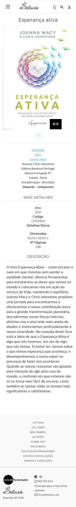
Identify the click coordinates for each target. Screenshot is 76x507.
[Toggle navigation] (8, 6)
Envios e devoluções (38, 455)
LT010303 (38, 150)
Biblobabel (38, 432)
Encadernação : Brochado (38, 182)
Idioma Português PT (38, 173)
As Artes (38, 436)
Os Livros (38, 427)
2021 (38, 154)
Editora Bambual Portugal (38, 168)
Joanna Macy (38, 159)
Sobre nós (38, 441)
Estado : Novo (38, 177)
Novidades (38, 446)
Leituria (38, 422)
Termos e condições (38, 460)
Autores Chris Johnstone (38, 164)
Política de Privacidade (38, 451)
